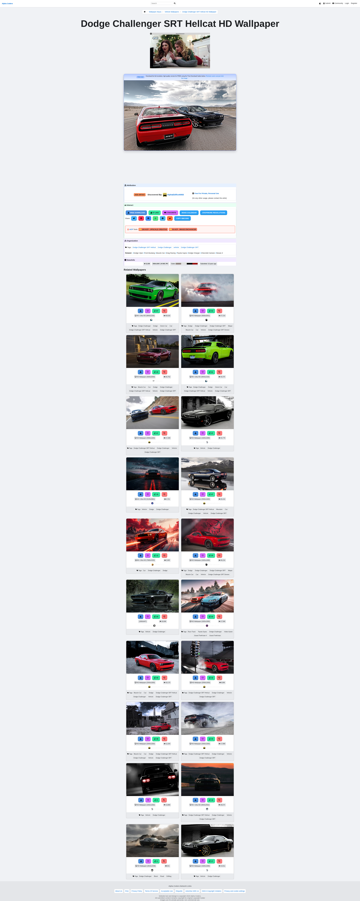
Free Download (137, 213)
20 (157, 617)
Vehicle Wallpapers (172, 12)
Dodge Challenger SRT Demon (218, 330)
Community (338, 3)
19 (157, 494)
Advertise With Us (192, 891)
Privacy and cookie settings (234, 891)
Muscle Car (160, 253)
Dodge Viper (138, 253)
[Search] (174, 3)
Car (171, 326)
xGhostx (159, 381)
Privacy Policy (137, 891)
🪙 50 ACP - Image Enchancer (183, 229)
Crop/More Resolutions (213, 213)
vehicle (176, 247)
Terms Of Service (151, 891)
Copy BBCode (182, 218)
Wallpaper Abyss (155, 12)
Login (347, 3)
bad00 (159, 626)
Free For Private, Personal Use (206, 193)
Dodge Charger (193, 253)
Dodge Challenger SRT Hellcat (144, 247)
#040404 (189, 263)
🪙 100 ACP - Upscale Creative (153, 229)
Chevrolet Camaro (207, 253)
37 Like (155, 213)
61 (212, 372)
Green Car (163, 326)
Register (354, 3)
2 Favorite (171, 213)
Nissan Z (219, 253)
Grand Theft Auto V (200, 635)
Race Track (191, 632)
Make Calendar (189, 213)
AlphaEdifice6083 (175, 195)
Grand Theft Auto (215, 635)
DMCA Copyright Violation (211, 891)
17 (212, 861)
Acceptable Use (167, 891)
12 (157, 555)
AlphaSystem (159, 320)
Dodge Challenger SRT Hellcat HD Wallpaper (199, 12)
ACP (131, 229)
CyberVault (159, 503)
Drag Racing (170, 253)
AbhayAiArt (159, 564)
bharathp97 (214, 809)
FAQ (127, 891)
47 (212, 494)
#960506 (195, 263)
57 (157, 433)
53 (212, 311)
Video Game (228, 632)
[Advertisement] (180, 166)
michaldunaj (159, 870)
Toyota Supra (181, 253)
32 (212, 678)
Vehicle (155, 330)
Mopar (230, 326)
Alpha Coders (7, 4)
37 (212, 433)
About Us (118, 891)
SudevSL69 (214, 626)
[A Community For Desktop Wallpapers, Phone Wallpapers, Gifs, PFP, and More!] (145, 12)
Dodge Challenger (164, 247)
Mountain (219, 509)
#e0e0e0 (184, 263)
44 (212, 739)
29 (157, 372)
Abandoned (214, 442)
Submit (327, 3)
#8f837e (178, 263)
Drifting (168, 876)
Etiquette (179, 891)
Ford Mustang (149, 253)
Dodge (155, 326)
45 (157, 678)
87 (157, 311)
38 (157, 739)
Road (162, 876)
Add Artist (140, 195)
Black (156, 876)
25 (212, 555)
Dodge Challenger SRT (189, 247)
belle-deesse (214, 320)
